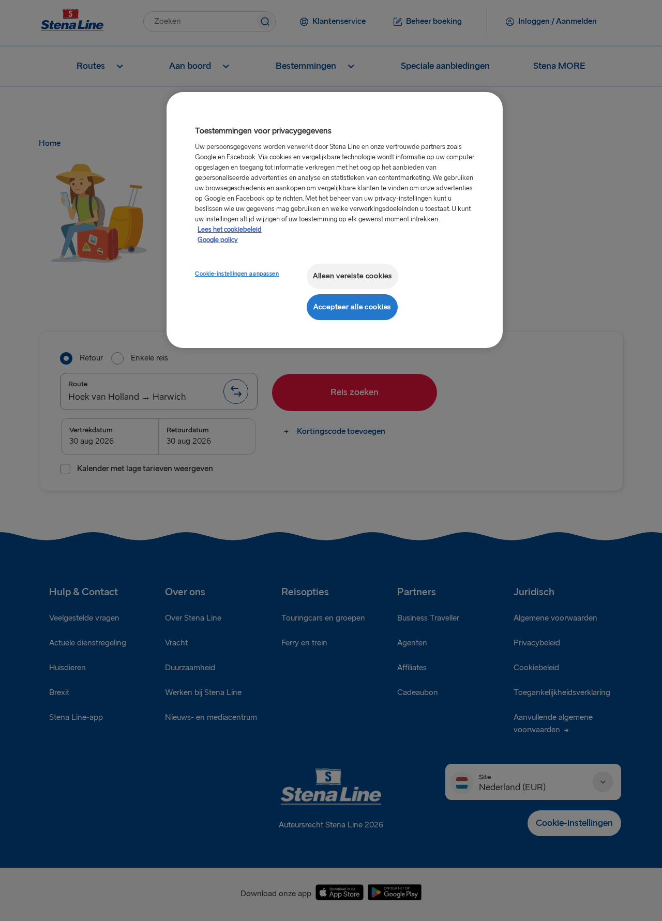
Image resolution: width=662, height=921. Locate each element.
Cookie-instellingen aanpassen (237, 273)
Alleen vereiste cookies (352, 275)
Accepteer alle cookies (352, 307)
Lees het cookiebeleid (230, 229)
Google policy (218, 240)
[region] (335, 220)
